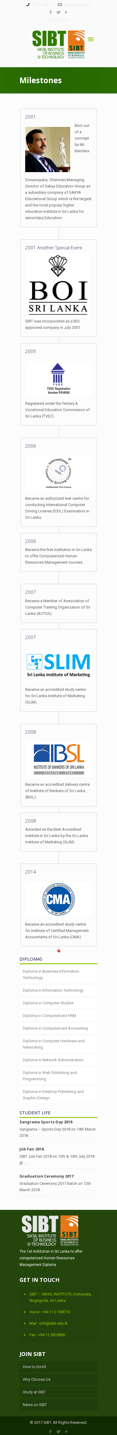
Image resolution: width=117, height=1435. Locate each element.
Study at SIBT (34, 1392)
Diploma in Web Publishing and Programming (50, 1075)
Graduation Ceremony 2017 (47, 1176)
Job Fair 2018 (32, 1149)
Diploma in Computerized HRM (49, 1015)
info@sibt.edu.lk (77, 4)
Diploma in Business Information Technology (51, 974)
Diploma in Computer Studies (48, 1003)
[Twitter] (59, 12)
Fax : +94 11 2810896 (47, 1335)
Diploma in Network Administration (53, 1060)
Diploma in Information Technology (53, 990)
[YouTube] (66, 12)
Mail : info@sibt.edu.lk (48, 1323)
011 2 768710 (43, 4)
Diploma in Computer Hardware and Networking (54, 1044)
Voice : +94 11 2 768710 (49, 1312)
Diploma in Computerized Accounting (55, 1028)
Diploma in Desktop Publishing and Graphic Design (53, 1094)
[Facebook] (51, 12)
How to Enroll (34, 1366)
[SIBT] (59, 46)
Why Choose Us (36, 1379)
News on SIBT (35, 1404)
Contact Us (58, 20)
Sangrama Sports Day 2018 (46, 1122)
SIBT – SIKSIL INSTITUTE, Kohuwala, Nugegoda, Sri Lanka (60, 1297)
